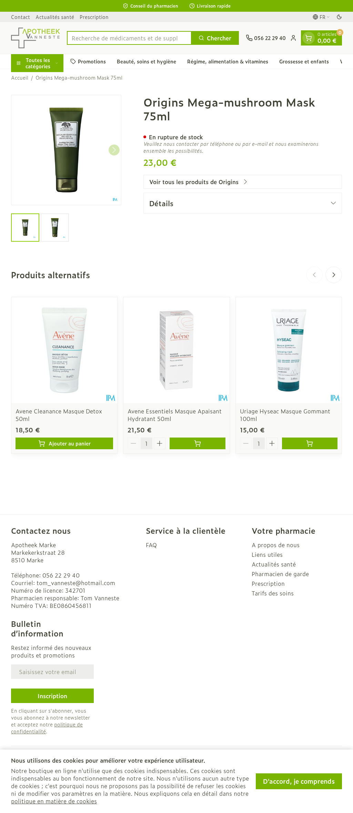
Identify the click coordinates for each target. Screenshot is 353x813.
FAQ (151, 545)
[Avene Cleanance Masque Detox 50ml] (64, 350)
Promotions (92, 61)
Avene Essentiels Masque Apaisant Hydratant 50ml (175, 415)
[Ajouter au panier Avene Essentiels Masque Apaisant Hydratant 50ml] (197, 443)
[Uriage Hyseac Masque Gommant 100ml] (289, 350)
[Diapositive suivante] (333, 275)
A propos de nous (276, 545)
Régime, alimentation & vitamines (227, 61)
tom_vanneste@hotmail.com (76, 583)
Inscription (52, 696)
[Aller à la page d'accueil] (35, 38)
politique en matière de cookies (54, 801)
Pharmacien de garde (280, 574)
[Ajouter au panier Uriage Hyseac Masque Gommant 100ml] (309, 443)
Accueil (19, 77)
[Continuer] (114, 149)
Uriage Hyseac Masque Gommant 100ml (285, 415)
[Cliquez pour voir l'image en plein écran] (66, 150)
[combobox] (129, 38)
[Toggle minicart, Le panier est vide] (308, 38)
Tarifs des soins (273, 593)
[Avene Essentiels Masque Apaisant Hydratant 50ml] (176, 350)
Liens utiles (267, 554)
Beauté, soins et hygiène (146, 61)
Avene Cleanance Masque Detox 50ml (59, 415)
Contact (20, 16)
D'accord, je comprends (299, 781)
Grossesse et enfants (304, 61)
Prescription (94, 16)
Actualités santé (55, 16)
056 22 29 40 (61, 575)
